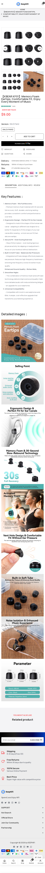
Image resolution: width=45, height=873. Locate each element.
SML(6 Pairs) (8, 129)
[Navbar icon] (2, 4)
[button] (43, 4)
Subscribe (35, 740)
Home (22, 9)
